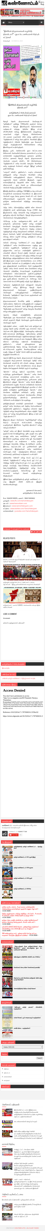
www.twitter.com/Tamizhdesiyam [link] (23, 508)
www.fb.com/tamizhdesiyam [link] (21, 500)
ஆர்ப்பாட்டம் (7, 1073)
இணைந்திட (6, 668)
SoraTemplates (19, 1228)
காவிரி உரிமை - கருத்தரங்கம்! (22, 1028)
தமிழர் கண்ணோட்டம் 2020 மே (22, 889)
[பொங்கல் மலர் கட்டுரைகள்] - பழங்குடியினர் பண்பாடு (18, 1199)
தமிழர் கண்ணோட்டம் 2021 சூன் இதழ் (25, 857)
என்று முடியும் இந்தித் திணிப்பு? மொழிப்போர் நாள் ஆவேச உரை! (27, 1205)
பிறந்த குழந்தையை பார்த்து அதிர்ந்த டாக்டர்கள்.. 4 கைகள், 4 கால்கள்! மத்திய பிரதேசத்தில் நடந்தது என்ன (22, 914)
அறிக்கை (6, 1069)
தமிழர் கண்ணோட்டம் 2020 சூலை (23, 867)
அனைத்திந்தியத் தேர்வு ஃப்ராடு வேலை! (25, 988)
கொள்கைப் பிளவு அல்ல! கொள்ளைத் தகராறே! (27, 967)
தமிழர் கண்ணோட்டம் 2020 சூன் (23, 878)
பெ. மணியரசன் (25, 529)
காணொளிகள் (8, 1077)
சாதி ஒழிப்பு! (15, 529)
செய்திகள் (7, 1080)
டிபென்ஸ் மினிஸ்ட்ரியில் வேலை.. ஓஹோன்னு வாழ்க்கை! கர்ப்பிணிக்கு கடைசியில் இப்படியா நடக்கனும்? (20, 927)
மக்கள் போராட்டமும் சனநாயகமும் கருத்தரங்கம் (27, 1017)
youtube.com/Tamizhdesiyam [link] (26, 511)
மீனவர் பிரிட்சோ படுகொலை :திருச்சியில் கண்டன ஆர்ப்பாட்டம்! (26, 1215)
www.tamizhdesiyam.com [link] (22, 506)
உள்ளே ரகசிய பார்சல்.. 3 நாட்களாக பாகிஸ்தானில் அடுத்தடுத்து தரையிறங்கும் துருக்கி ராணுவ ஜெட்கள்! (20, 908)
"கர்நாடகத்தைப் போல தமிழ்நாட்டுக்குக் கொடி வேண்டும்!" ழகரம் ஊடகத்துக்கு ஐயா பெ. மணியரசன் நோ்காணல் (28, 948)
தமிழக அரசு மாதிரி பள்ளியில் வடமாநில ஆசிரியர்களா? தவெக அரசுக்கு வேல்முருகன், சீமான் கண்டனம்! (20, 921)
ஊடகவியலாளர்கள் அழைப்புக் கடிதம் (25, 1121)
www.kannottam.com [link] (18, 503)
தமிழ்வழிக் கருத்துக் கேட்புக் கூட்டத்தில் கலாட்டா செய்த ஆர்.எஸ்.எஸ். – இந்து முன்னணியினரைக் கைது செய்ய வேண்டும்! (21, 583)
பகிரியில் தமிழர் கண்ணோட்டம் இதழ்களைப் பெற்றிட (19, 678)
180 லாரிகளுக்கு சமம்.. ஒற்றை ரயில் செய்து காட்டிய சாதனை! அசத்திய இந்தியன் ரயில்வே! (19, 934)
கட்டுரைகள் (7, 529)
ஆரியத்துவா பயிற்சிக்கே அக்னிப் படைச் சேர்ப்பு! (27, 957)
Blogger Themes (33, 1228)
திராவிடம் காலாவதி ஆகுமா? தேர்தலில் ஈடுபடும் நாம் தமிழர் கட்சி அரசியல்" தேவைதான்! (21, 560)
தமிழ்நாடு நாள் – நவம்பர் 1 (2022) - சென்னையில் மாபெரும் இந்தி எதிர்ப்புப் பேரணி (21, 606)
